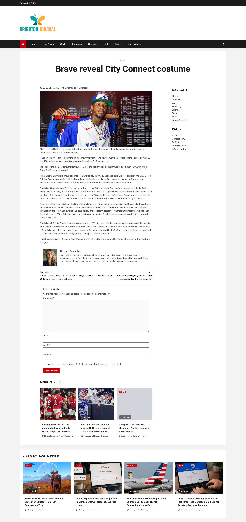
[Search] (224, 44)
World (63, 44)
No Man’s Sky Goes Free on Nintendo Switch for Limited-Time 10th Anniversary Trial (44, 502)
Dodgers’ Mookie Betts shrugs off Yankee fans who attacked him (134, 428)
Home (34, 44)
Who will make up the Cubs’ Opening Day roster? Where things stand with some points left (125, 275)
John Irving (42, 510)
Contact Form (178, 138)
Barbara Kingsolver (51, 88)
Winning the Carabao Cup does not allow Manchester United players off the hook (57, 428)
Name (46, 335)
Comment (48, 297)
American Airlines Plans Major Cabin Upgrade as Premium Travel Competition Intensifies (146, 502)
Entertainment (134, 44)
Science (92, 44)
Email (46, 345)
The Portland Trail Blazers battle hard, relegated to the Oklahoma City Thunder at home (66, 275)
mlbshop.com (132, 191)
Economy (77, 44)
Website (47, 354)
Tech (105, 44)
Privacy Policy (179, 149)
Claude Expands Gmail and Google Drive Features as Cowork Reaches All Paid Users (97, 502)
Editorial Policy (179, 145)
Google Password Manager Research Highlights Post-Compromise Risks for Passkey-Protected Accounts (198, 502)
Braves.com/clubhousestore (84, 198)
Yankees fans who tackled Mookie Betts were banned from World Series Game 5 (95, 428)
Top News (48, 44)
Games (28, 466)
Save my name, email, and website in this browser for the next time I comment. (83, 364)
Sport (118, 44)
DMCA (175, 142)
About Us (176, 135)
